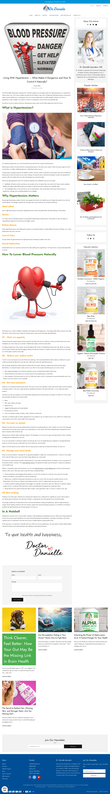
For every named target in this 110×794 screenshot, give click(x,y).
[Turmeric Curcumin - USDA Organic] (91, 263)
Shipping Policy (71, 786)
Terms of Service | (51, 786)
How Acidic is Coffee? (91, 184)
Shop (31, 15)
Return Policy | (65, 786)
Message (14, 582)
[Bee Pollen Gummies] (91, 375)
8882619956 (32, 766)
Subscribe (73, 746)
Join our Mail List (66, 15)
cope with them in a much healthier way (44, 468)
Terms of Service (6, 774)
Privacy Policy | (58, 786)
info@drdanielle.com (34, 764)
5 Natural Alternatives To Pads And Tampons (91, 151)
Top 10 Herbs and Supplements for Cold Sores (91, 218)
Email (39, 575)
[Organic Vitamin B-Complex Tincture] (91, 338)
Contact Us (76, 15)
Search (105, 5)
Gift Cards (5, 779)
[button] (4, 789)
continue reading (6, 676)
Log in (92, 5)
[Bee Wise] (91, 300)
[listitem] (55, 2)
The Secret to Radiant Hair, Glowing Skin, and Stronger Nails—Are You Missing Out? (17, 711)
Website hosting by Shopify (92, 791)
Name (13, 575)
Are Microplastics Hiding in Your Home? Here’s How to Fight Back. (52, 636)
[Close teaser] (8, 785)
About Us (37, 15)
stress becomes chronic (28, 463)
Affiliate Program (6, 769)
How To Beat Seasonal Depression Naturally (91, 116)
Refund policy (5, 776)
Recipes (45, 15)
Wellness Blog (53, 15)
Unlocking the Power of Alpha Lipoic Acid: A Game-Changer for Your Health (90, 636)
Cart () (98, 5)
